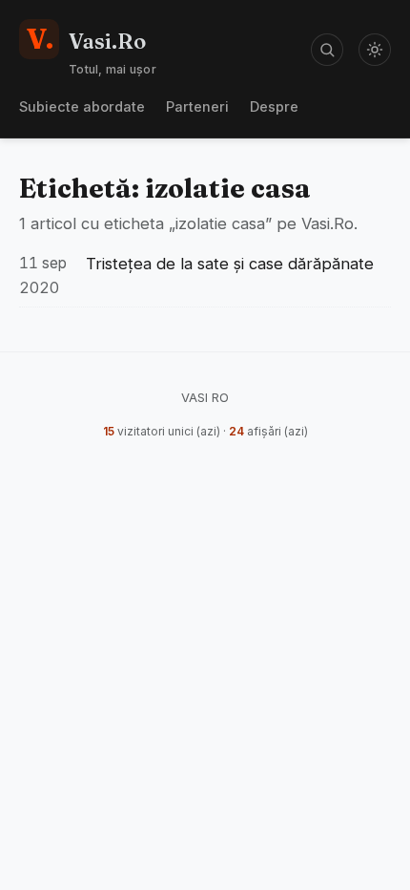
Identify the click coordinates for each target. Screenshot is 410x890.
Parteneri (197, 106)
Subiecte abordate (82, 106)
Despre (274, 106)
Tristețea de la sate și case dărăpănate (230, 263)
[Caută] (327, 49)
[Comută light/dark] (375, 49)
